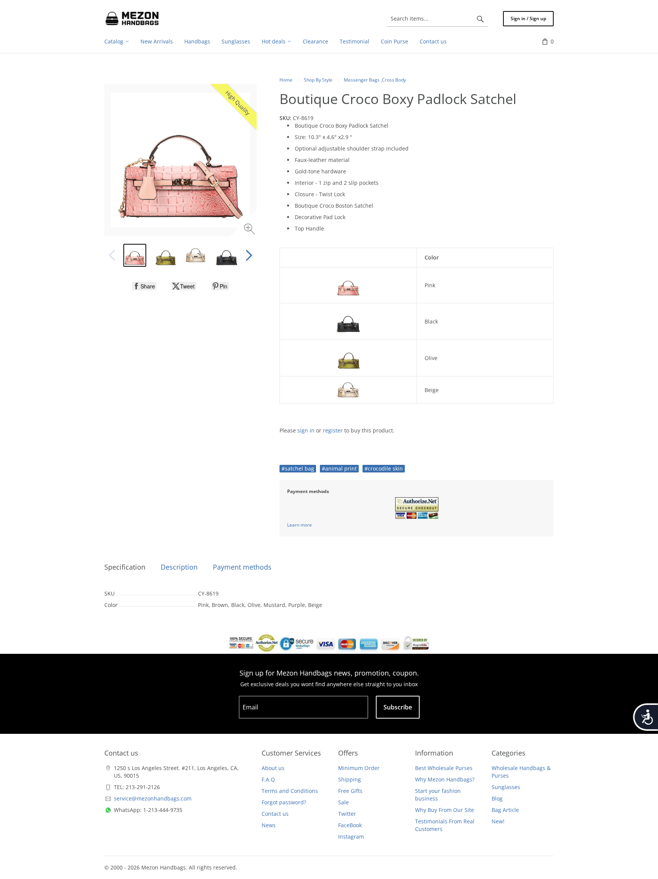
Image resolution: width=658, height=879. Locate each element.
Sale (343, 802)
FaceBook (350, 825)
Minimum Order (359, 768)
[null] (144, 286)
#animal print (339, 468)
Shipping (349, 779)
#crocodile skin (383, 468)
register (333, 430)
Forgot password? (284, 802)
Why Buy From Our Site (444, 809)
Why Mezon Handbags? (444, 779)
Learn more (299, 525)
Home (285, 80)
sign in (306, 430)
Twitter (347, 813)
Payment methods (242, 567)
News (269, 825)
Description (179, 567)
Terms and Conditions (290, 790)
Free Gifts (350, 790)
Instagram (351, 836)
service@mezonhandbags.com (153, 798)
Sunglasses (506, 787)
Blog (497, 798)
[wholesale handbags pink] (134, 255)
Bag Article (505, 809)
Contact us (275, 813)
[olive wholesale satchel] (165, 255)
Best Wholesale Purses (444, 768)
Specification (124, 567)
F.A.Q (268, 779)
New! (498, 821)
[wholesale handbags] (132, 18)
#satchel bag (297, 468)
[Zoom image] (250, 230)
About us (273, 768)
